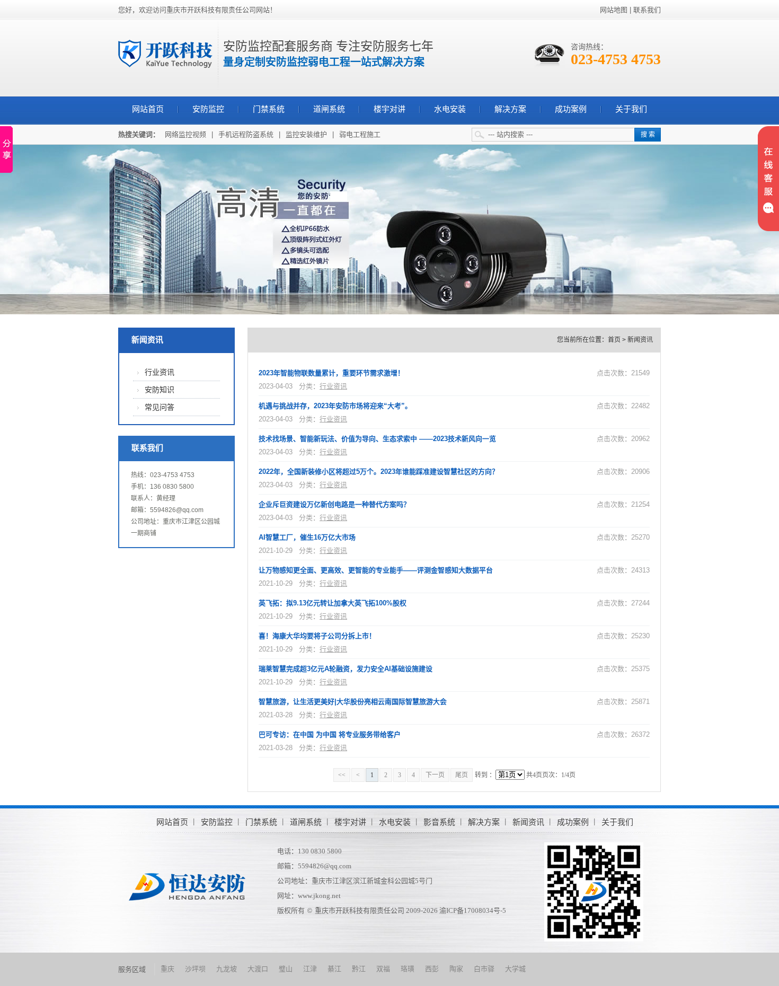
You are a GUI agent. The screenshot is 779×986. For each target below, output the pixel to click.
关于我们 (631, 109)
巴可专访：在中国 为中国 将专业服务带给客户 (330, 734)
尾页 (461, 775)
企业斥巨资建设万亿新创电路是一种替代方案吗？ (334, 504)
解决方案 (510, 109)
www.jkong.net (319, 896)
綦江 (334, 969)
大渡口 (257, 969)
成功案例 (571, 109)
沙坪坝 (195, 969)
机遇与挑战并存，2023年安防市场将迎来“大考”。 (335, 406)
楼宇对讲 (389, 109)
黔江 (359, 969)
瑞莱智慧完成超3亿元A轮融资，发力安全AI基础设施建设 (345, 669)
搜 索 (648, 134)
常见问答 (159, 407)
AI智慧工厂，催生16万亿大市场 (307, 537)
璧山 (286, 969)
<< (342, 775)
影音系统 (439, 821)
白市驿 (484, 969)
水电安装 (450, 109)
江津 (310, 969)
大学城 (515, 969)
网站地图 (613, 10)
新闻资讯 (147, 340)
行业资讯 (159, 372)
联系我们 (647, 10)
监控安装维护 (306, 134)
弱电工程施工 (359, 134)
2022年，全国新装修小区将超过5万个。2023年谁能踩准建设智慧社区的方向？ (379, 472)
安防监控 (208, 109)
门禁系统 (269, 109)
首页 (614, 340)
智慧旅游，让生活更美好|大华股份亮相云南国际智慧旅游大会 (353, 702)
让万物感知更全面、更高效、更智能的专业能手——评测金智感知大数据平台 (376, 570)
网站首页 (148, 109)
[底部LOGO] (187, 886)
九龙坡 (226, 969)
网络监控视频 (185, 134)
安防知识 (159, 390)
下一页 (435, 775)
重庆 (167, 969)
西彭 (432, 969)
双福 (383, 969)
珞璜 (407, 969)
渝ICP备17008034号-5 (472, 910)
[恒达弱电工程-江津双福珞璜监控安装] (165, 53)
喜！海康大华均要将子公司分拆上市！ (317, 636)
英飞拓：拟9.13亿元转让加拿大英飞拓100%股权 (332, 603)
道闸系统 (329, 109)
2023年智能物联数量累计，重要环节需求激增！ (331, 373)
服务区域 (132, 969)
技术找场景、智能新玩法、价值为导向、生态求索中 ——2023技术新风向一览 (377, 439)
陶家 (456, 969)
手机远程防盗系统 (245, 134)
